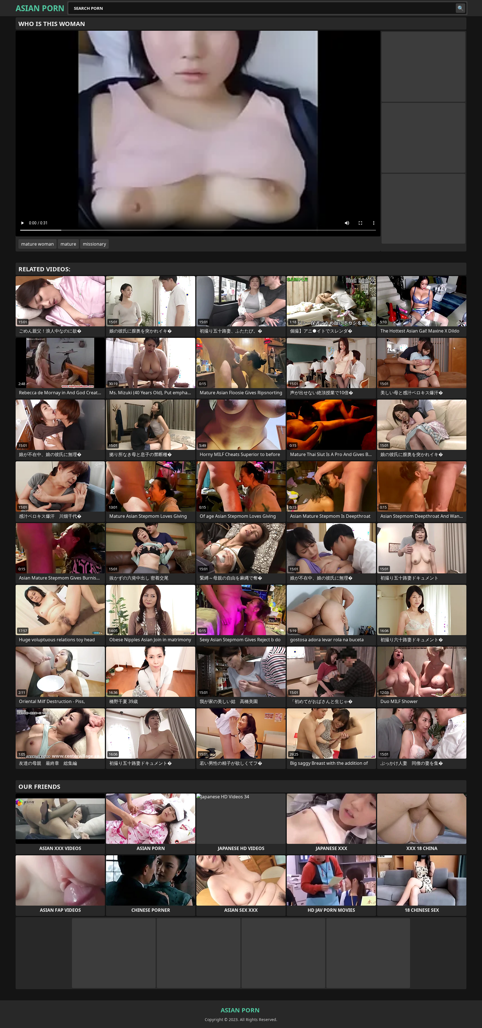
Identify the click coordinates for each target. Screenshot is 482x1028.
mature (68, 244)
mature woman (37, 244)
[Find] (460, 8)
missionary (94, 244)
